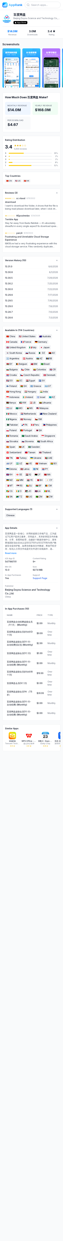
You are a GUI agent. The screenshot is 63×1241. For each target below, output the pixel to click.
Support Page (40, 578)
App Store (21, 22)
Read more (11, 553)
